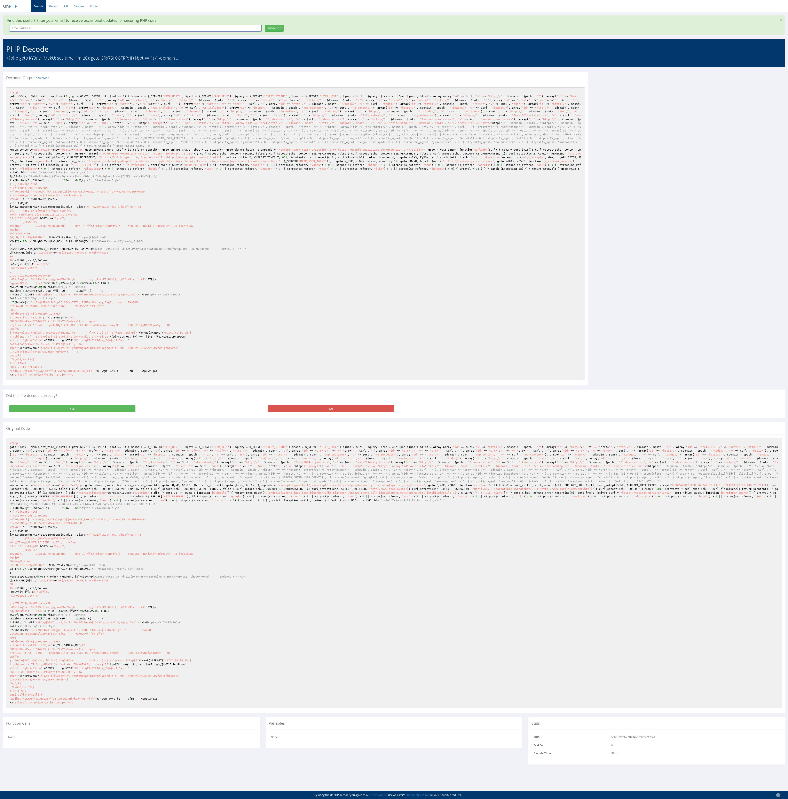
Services (79, 6)
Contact (95, 6)
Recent (53, 6)
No (331, 408)
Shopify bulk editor (417, 795)
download (42, 78)
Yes (72, 408)
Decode (38, 6)
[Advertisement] (628, 100)
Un (10, 6)
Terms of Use (379, 795)
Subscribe (274, 28)
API (66, 6)
